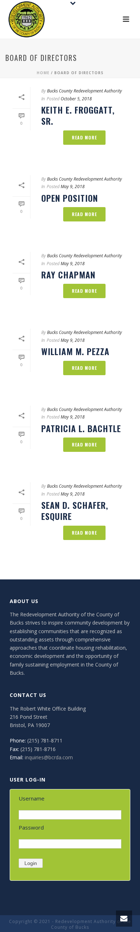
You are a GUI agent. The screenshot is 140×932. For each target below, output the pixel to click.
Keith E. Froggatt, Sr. (78, 115)
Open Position (69, 197)
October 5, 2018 (76, 99)
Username (32, 798)
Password (31, 827)
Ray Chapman (68, 274)
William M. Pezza (75, 351)
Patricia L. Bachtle (81, 428)
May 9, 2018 (73, 186)
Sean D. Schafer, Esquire (74, 510)
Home (43, 72)
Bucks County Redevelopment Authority (84, 91)
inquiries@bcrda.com (49, 757)
